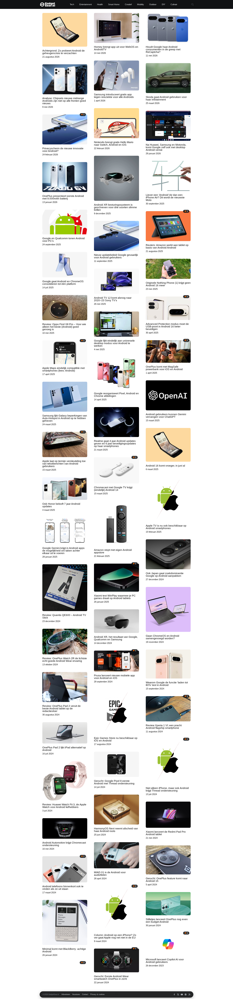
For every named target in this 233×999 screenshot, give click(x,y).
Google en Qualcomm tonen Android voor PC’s (63, 239)
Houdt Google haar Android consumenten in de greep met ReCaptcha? (163, 49)
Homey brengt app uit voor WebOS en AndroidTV (116, 48)
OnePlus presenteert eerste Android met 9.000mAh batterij (63, 197)
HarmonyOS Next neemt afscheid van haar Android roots (116, 829)
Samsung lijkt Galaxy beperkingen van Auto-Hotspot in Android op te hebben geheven (64, 418)
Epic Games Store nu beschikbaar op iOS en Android (115, 739)
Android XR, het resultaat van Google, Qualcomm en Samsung (116, 638)
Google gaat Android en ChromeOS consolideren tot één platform (63, 282)
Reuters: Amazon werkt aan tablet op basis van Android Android (167, 246)
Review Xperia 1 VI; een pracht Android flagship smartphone (164, 726)
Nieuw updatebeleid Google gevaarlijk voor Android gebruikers (116, 256)
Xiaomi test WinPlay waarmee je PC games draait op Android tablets (115, 597)
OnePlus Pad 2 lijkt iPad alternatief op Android (64, 748)
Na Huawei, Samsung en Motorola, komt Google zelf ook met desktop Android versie (166, 147)
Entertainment (85, 4)
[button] (192, 4)
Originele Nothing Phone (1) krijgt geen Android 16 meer (168, 284)
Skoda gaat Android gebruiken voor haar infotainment (166, 98)
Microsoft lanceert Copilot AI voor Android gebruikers (165, 960)
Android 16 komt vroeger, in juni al (165, 465)
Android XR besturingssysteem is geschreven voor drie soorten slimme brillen (115, 207)
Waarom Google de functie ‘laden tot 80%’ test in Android (167, 683)
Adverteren (65, 994)
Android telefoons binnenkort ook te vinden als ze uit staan (62, 887)
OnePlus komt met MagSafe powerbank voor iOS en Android (164, 368)
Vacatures (76, 994)
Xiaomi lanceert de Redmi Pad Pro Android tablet (166, 833)
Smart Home (113, 4)
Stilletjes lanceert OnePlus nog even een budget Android (167, 920)
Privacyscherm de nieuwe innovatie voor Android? (62, 149)
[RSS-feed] (189, 994)
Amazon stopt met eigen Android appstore (113, 551)
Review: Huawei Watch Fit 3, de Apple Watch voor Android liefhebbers (64, 805)
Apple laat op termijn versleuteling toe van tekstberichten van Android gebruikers (64, 464)
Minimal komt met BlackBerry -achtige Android (64, 950)
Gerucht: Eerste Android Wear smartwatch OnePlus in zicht (111, 977)
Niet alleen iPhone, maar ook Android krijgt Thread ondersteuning (167, 789)
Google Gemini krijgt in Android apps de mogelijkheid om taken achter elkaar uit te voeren (63, 551)
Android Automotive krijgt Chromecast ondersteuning (64, 844)
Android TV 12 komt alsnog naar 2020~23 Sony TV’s (112, 299)
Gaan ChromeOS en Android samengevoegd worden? (162, 637)
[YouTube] (182, 994)
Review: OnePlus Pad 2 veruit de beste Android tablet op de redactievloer (61, 708)
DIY (163, 4)
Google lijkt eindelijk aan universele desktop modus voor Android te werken (114, 343)
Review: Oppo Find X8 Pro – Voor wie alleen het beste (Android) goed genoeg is (64, 327)
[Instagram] (186, 994)
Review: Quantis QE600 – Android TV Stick (64, 616)
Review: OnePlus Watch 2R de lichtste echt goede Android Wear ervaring (64, 659)
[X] (178, 994)
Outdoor (152, 4)
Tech (72, 4)
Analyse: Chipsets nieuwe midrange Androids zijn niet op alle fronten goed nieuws (64, 101)
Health (100, 4)
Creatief (128, 4)
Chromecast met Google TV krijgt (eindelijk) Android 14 (113, 488)
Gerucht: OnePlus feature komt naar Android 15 (167, 879)
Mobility (140, 4)
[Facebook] (174, 994)
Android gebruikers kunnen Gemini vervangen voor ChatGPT (166, 415)
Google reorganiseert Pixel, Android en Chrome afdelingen (116, 394)
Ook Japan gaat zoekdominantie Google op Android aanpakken (165, 574)
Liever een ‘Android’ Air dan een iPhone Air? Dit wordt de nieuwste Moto (165, 197)
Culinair (174, 4)
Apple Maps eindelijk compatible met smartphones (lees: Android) (63, 369)
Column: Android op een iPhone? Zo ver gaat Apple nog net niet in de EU (115, 936)
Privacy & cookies (97, 994)
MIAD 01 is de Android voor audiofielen (110, 873)
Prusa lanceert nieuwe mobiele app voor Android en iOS (114, 676)
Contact (85, 994)
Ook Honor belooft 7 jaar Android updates (61, 505)
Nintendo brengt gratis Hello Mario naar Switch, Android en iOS (113, 143)
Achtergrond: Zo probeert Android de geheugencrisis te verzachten (63, 52)
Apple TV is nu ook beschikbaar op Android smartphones (166, 527)
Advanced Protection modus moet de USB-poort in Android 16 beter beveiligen (167, 326)
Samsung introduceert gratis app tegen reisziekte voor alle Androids (114, 95)
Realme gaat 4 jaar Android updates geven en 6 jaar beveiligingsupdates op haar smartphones (115, 444)
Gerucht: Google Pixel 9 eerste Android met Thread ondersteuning (114, 782)
